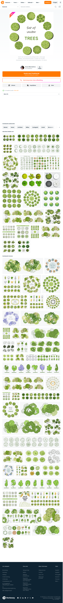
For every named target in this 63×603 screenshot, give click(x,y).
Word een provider (41, 577)
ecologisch (35, 127)
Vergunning (26, 570)
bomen (5, 127)
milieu (27, 127)
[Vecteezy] (2, 2)
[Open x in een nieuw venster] (30, 597)
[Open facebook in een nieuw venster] (18, 597)
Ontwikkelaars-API (7, 581)
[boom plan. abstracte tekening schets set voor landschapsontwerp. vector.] (52, 180)
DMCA (24, 572)
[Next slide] (56, 127)
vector (12, 127)
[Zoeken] (55, 7)
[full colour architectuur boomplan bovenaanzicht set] (23, 246)
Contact (41, 572)
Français (56, 579)
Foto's (15, 2)
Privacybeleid (56, 598)
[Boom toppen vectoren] (31, 180)
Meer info (6, 94)
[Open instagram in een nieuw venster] (20, 597)
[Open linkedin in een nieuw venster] (23, 597)
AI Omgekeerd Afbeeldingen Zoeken (7, 584)
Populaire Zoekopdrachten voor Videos (27, 589)
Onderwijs (5, 579)
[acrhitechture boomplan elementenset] (9, 246)
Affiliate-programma (26, 575)
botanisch (50, 127)
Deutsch (56, 577)
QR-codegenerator (7, 590)
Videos (22, 2)
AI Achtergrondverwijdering (9, 587)
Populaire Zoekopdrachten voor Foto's (27, 584)
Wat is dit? (16, 90)
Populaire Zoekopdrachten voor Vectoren (27, 579)
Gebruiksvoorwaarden (47, 598)
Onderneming (6, 577)
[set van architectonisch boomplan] (7, 149)
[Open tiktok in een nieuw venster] (27, 597)
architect (20, 127)
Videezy (4, 574)
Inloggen (55, 2)
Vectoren (7, 2)
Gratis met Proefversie (31, 74)
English (56, 570)
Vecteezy (4, 572)
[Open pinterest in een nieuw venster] (25, 597)
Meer (37, 2)
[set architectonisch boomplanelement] (51, 198)
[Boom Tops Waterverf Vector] (9, 138)
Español (56, 572)
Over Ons (41, 574)
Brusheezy (5, 570)
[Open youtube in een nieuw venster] (32, 597)
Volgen (39, 68)
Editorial (30, 2)
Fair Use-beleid (54, 599)
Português (56, 574)
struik (43, 127)
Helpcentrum (42, 570)
